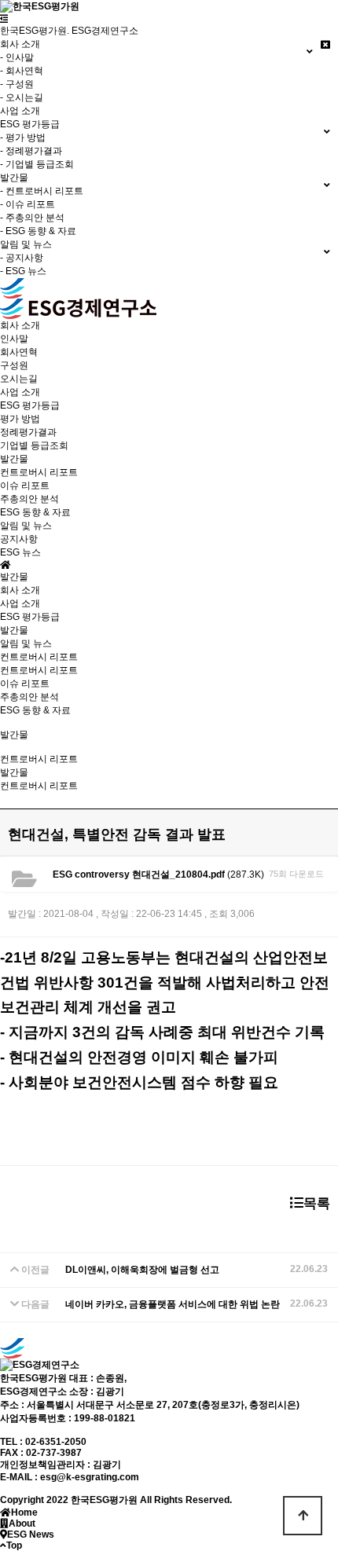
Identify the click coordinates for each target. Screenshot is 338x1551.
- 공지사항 (21, 257)
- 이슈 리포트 (27, 204)
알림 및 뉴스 (26, 643)
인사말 (14, 338)
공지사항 (19, 539)
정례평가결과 (28, 432)
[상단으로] (302, 1515)
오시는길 (19, 378)
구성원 (14, 365)
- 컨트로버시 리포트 (41, 190)
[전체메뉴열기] (4, 18)
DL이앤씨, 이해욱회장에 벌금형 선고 (142, 1269)
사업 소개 (20, 110)
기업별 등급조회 (34, 445)
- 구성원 (17, 84)
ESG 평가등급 (30, 616)
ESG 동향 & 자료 (35, 512)
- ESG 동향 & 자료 (38, 231)
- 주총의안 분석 (32, 217)
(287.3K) (158, 874)
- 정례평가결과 (31, 150)
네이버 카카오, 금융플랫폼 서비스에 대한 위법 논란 (172, 1304)
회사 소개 (20, 590)
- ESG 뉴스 (23, 271)
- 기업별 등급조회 (37, 164)
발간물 (14, 630)
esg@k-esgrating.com (89, 1477)
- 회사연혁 (21, 70)
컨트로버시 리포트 (39, 472)
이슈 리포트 (25, 485)
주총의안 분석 (29, 498)
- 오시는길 (21, 97)
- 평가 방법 (23, 137)
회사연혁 (19, 352)
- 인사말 (17, 57)
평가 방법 (20, 418)
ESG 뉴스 (20, 552)
